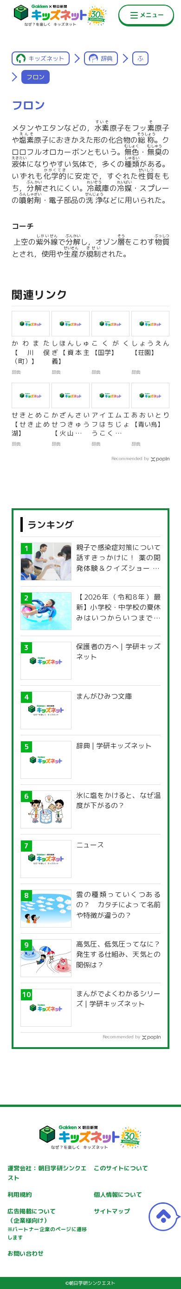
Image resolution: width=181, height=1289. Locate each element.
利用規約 (19, 1194)
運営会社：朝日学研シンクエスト (47, 1173)
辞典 (107, 58)
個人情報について (118, 1194)
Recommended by (130, 458)
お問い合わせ (25, 1253)
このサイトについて (121, 1168)
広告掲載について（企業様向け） (47, 1224)
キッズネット (46, 58)
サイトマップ (112, 1211)
